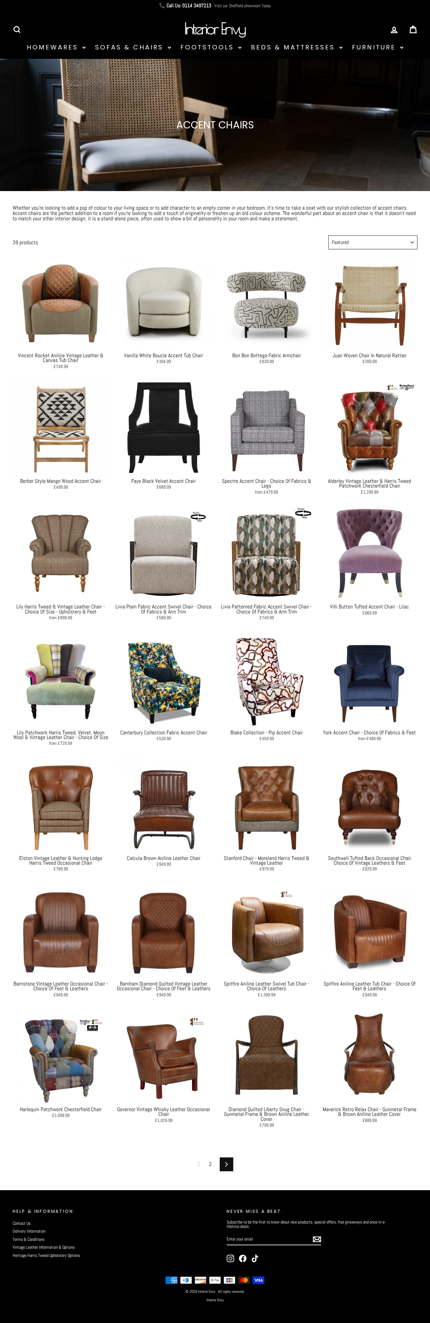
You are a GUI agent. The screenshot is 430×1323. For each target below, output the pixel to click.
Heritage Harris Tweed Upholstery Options (46, 1255)
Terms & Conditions (28, 1239)
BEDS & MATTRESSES (294, 47)
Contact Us (22, 1223)
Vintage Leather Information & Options (44, 1247)
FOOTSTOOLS (208, 47)
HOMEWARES (54, 47)
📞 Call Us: (185, 5)
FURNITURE (375, 47)
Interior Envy (215, 1300)
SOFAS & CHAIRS (130, 47)
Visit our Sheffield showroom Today (242, 5)
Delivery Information (29, 1231)
